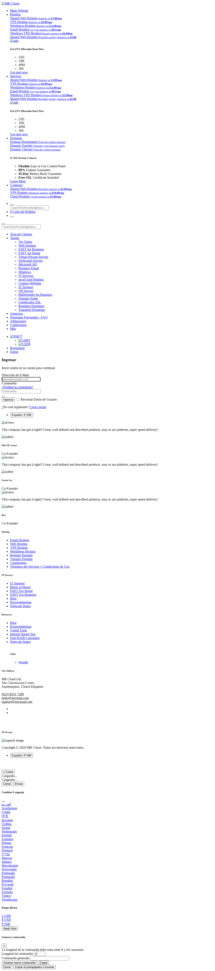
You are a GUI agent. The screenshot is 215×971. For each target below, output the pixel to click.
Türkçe (6, 896)
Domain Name (28, 298)
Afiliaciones (18, 321)
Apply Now (9, 928)
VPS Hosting (19, 547)
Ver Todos (25, 242)
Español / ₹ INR (21, 415)
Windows (24, 272)
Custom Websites (29, 283)
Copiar (43, 962)
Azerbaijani (9, 808)
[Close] (3, 801)
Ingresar (8, 399)
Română (7, 880)
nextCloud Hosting (31, 279)
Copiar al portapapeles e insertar (34, 967)
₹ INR (6, 924)
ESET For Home (21, 591)
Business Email (28, 268)
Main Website (19, 10)
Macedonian (10, 865)
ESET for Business (31, 249)
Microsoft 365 (27, 264)
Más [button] (13, 328)
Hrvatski (7, 820)
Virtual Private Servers (33, 257)
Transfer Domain (21, 559)
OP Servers (25, 291)
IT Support (25, 287)
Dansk (6, 827)
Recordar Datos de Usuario (38, 399)
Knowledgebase (20, 602)
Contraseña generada (15, 958)
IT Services (26, 276)
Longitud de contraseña (17, 953)
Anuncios (16, 313)
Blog (13, 598)
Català (6, 812)
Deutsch (7, 850)
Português (8, 873)
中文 (5, 816)
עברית (6, 854)
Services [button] (15, 76)
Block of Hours (20, 587)
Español (7, 888)
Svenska (7, 892)
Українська (9, 899)
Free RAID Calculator (25, 638)
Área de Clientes (21, 234)
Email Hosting (19, 540)
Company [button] (16, 185)
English (7, 835)
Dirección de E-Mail (15, 375)
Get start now (19, 72)
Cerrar (7, 783)
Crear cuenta (37, 407)
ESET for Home (29, 253)
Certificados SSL (29, 302)
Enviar (19, 783)
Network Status (20, 606)
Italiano (7, 862)
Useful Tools (18, 630)
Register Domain (21, 555)
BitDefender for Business (35, 294)
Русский (8, 884)
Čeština (7, 824)
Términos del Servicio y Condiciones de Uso (39, 566)
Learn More (18, 181)
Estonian (7, 839)
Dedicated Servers (30, 260)
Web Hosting (27, 245)
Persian (6, 843)
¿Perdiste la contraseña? (17, 387)
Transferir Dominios (31, 310)
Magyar (7, 858)
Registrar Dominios (31, 306)
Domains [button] (16, 138)
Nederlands (9, 831)
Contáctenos (18, 325)
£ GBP (6, 916)
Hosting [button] (15, 14)
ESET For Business (23, 594)
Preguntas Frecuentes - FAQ (29, 317)
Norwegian (9, 869)
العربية (6, 804)
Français (7, 846)
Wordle (23, 662)
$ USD (6, 919)
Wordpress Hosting (22, 551)
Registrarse (17, 348)
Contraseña (9, 383)
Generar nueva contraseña (19, 962)
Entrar (14, 352)
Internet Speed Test (22, 634)
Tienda (14, 238)
